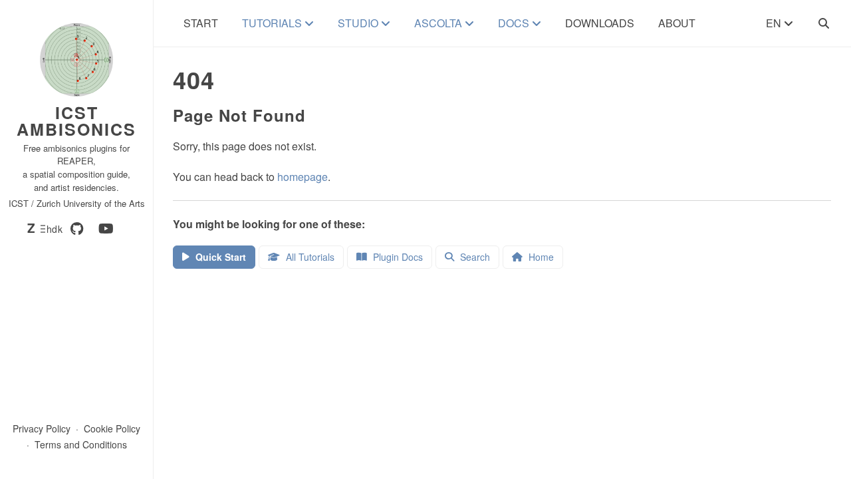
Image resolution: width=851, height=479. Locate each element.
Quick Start (219, 256)
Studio (359, 23)
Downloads (599, 23)
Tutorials (273, 23)
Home (540, 256)
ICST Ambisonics (76, 120)
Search (473, 256)
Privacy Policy (41, 428)
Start (200, 23)
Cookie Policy (112, 428)
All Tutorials (308, 256)
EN (775, 23)
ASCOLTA (439, 23)
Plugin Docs (396, 256)
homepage (302, 176)
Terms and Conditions (81, 444)
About (676, 23)
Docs (515, 23)
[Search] (823, 23)
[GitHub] (76, 229)
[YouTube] (106, 229)
